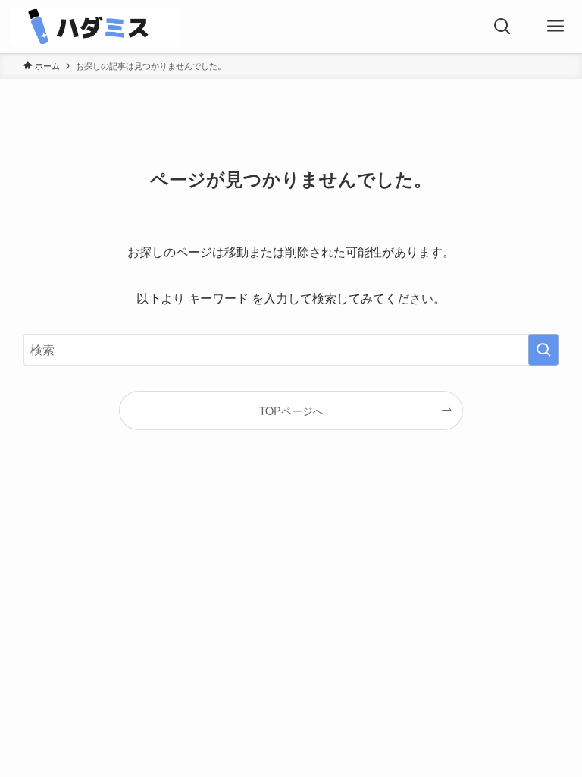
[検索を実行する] (543, 350)
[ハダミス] (95, 26)
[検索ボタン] (502, 26)
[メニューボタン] (555, 26)
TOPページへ (291, 410)
